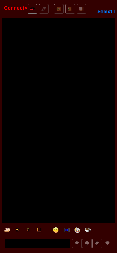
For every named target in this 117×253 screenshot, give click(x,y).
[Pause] (110, 230)
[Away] (88, 230)
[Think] (87, 243)
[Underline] (39, 230)
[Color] (7, 230)
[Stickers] (77, 230)
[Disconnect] (44, 9)
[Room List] (81, 9)
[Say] (77, 243)
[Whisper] (107, 243)
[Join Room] (59, 9)
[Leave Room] (70, 9)
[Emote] (97, 243)
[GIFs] (66, 230)
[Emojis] (56, 230)
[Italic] (29, 230)
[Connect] (32, 9)
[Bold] (18, 230)
